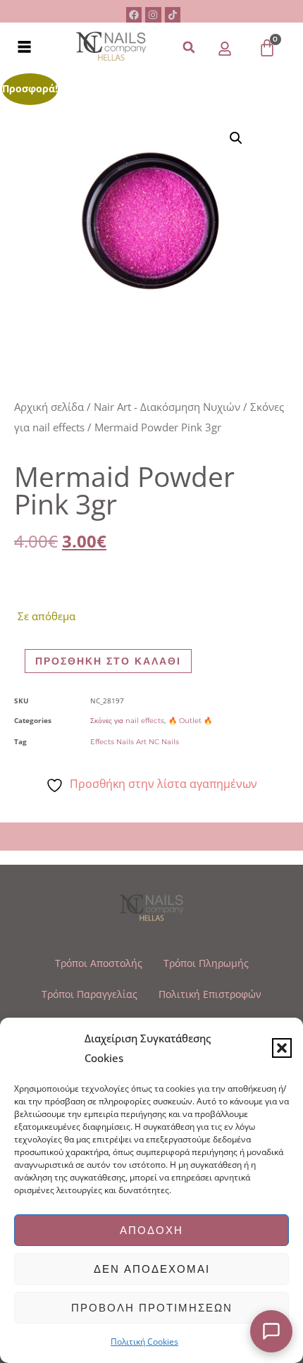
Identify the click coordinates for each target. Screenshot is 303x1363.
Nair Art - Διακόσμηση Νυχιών (167, 407)
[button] (282, 1048)
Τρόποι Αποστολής (98, 963)
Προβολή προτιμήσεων (152, 1307)
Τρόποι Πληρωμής (206, 963)
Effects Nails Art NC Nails (134, 741)
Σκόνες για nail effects (127, 720)
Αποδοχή (151, 1230)
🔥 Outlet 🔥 (190, 720)
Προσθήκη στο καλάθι (108, 661)
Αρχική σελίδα (49, 407)
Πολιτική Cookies (144, 1341)
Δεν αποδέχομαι (152, 1269)
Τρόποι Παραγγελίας (89, 994)
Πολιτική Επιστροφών (210, 994)
